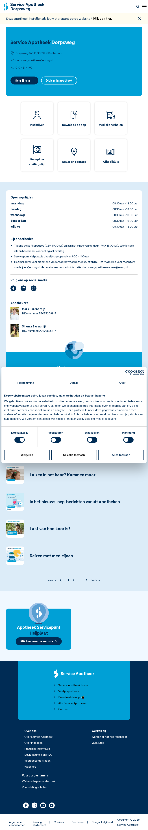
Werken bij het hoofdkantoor (109, 737)
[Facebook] (13, 288)
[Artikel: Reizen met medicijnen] (74, 558)
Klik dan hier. (102, 18)
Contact (63, 709)
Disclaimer (77, 822)
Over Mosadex (33, 743)
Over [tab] (122, 382)
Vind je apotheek (68, 691)
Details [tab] (74, 382)
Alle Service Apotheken (72, 703)
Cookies (59, 822)
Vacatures (98, 743)
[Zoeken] (137, 6)
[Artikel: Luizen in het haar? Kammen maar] (74, 477)
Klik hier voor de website (36, 641)
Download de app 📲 (71, 697)
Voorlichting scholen (34, 787)
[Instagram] (33, 288)
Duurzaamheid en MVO (38, 755)
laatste (95, 580)
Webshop (30, 766)
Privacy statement (39, 822)
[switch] (56, 440)
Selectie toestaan (74, 454)
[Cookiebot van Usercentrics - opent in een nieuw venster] (128, 372)
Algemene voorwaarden (17, 822)
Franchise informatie (37, 749)
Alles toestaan (121, 454)
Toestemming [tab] (25, 382)
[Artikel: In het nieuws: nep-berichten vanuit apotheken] (74, 504)
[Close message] (140, 18)
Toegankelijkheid (102, 822)
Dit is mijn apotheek (59, 80)
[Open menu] (143, 6)
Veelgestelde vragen (37, 761)
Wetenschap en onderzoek (38, 781)
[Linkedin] (23, 288)
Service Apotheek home (73, 685)
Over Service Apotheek (38, 737)
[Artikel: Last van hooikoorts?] (74, 531)
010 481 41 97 (24, 67)
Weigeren (27, 454)
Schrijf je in (22, 80)
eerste (52, 580)
